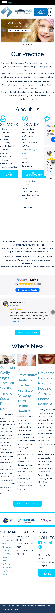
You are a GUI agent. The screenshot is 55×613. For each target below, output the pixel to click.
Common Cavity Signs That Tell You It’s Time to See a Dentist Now (7, 388)
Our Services (6, 568)
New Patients (7, 571)
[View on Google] (49, 153)
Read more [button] (15, 321)
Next (51, 30)
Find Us (25, 158)
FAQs (4, 557)
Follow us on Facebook (40, 12)
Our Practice (6, 536)
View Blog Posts (27, 503)
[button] (44, 162)
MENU (11, 3)
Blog (4, 561)
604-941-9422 (50, 11)
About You (7, 547)
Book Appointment (19, 30)
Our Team (5, 564)
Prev (4, 30)
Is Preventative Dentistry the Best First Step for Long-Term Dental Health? (27, 390)
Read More (9, 174)
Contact (4, 574)
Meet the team (27, 332)
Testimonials (7, 540)
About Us (6, 543)
